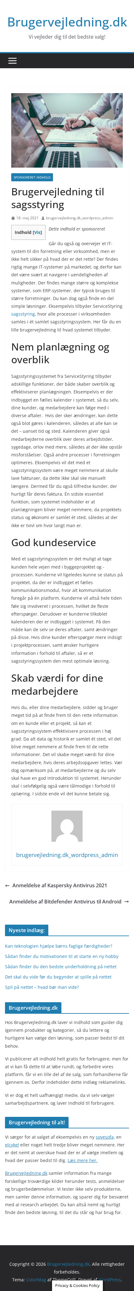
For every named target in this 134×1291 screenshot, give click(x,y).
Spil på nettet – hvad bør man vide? (42, 987)
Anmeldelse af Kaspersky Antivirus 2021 (59, 885)
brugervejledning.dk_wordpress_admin (79, 218)
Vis (37, 232)
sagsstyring (23, 314)
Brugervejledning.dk (67, 21)
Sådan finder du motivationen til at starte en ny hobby (61, 956)
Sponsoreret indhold (32, 177)
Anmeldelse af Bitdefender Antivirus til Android (65, 901)
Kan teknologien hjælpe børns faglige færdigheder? (58, 946)
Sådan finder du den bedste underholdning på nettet (61, 966)
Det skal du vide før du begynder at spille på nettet (58, 977)
